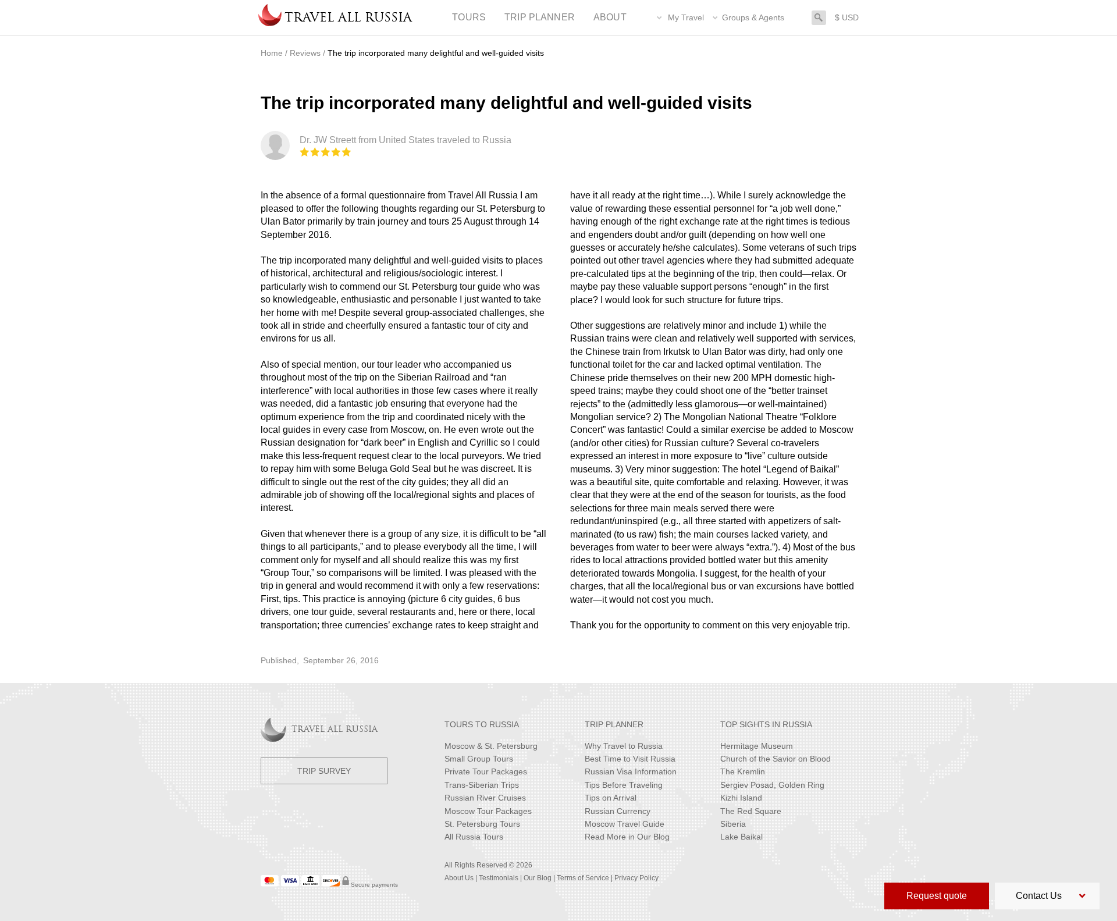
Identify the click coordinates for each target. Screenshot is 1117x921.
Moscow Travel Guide (624, 823)
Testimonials (498, 878)
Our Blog (538, 878)
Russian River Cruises (485, 797)
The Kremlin (742, 771)
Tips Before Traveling (624, 785)
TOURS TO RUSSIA (481, 724)
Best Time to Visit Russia (630, 758)
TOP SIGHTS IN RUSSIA (766, 724)
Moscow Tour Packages (488, 811)
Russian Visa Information (631, 771)
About (610, 17)
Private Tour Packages (485, 771)
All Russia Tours (473, 836)
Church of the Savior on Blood (775, 758)
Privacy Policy (636, 878)
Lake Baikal (741, 836)
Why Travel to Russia (624, 746)
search (819, 17)
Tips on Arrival (610, 797)
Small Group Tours (478, 758)
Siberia (733, 823)
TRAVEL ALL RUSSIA (334, 730)
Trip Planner (539, 17)
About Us (459, 878)
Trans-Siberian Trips (481, 785)
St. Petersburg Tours (482, 823)
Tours (469, 17)
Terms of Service (583, 878)
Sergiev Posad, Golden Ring (772, 785)
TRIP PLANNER (614, 724)
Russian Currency (617, 811)
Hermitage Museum (756, 746)
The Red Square (750, 811)
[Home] (270, 17)
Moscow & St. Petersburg (491, 746)
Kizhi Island (741, 797)
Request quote (936, 896)
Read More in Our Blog (627, 836)
